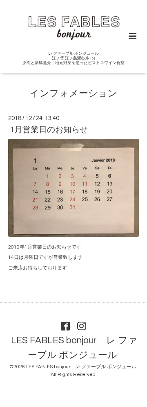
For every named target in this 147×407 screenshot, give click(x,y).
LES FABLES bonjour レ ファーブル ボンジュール (74, 348)
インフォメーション (74, 93)
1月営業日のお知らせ (49, 130)
